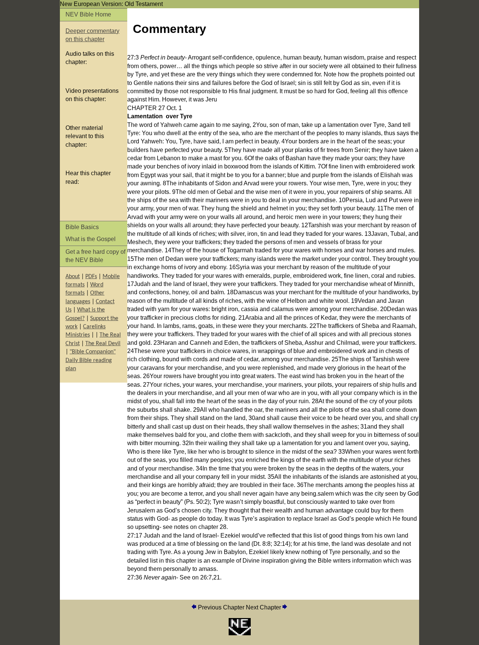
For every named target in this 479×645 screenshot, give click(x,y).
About (72, 277)
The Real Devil (102, 344)
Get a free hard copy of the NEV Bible (95, 256)
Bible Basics (82, 227)
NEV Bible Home (88, 14)
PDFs (91, 277)
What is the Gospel (90, 239)
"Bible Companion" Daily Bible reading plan (90, 360)
